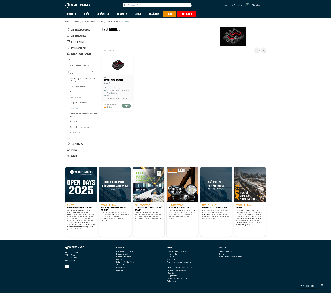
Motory (119, 259)
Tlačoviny (170, 273)
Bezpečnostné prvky (123, 257)
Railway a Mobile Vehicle (125, 262)
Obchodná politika (174, 259)
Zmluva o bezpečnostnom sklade (179, 268)
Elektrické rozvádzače (124, 251)
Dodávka (170, 257)
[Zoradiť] (263, 50)
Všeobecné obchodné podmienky (179, 262)
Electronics (120, 268)
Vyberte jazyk (256, 5)
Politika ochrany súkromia (177, 278)
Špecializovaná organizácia (177, 251)
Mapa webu (120, 270)
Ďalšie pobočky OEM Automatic (230, 257)
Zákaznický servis (225, 251)
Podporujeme (172, 276)
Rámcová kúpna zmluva (176, 265)
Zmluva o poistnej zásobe (176, 270)
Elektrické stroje (122, 254)
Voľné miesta (172, 281)
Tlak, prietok (121, 265)
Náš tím (221, 254)
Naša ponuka (172, 254)
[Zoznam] (256, 50)
